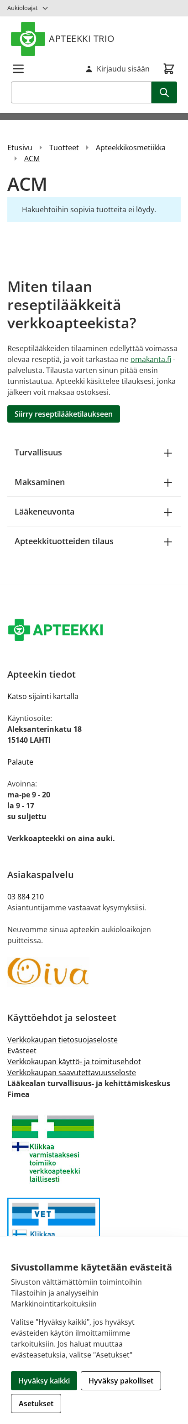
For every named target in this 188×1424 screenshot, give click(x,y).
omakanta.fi (151, 359)
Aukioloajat (22, 8)
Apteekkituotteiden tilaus (64, 541)
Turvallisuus (38, 452)
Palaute (20, 762)
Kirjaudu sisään (123, 69)
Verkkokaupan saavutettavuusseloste (71, 1072)
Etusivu (19, 148)
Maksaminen (40, 481)
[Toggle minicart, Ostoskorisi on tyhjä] (169, 69)
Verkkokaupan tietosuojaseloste (62, 1040)
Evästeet (22, 1051)
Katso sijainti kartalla (42, 696)
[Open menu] (18, 68)
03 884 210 (25, 897)
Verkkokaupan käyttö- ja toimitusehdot (74, 1062)
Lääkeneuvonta (44, 511)
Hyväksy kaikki (44, 1381)
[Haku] (164, 92)
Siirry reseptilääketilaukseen (64, 414)
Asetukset (36, 1403)
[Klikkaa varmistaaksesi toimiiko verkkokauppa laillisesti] (94, 1149)
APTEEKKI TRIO (82, 38)
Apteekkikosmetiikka (131, 148)
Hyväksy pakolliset (121, 1381)
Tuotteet (64, 148)
